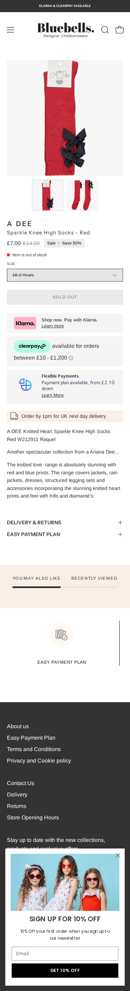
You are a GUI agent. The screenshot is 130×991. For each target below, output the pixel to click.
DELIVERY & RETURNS (34, 522)
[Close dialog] (118, 855)
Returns (16, 806)
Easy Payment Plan (31, 738)
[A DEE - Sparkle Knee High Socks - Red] (47, 195)
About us (18, 726)
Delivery (17, 795)
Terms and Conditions (34, 749)
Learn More (53, 395)
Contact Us (20, 783)
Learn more (53, 326)
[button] (104, 30)
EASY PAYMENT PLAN (33, 534)
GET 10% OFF (65, 970)
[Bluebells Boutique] (65, 29)
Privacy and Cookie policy (39, 761)
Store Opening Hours (33, 817)
